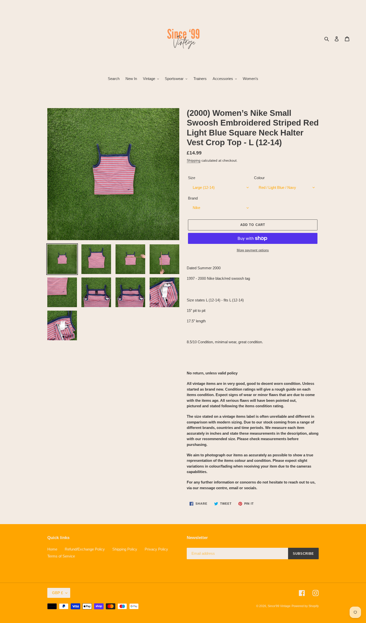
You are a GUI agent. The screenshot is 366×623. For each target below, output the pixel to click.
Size (191, 178)
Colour (259, 178)
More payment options (253, 250)
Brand (193, 198)
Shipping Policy (124, 549)
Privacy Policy (156, 549)
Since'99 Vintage (279, 606)
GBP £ (57, 593)
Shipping (193, 160)
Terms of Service (61, 556)
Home (52, 549)
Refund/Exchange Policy (85, 549)
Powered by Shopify (305, 606)
